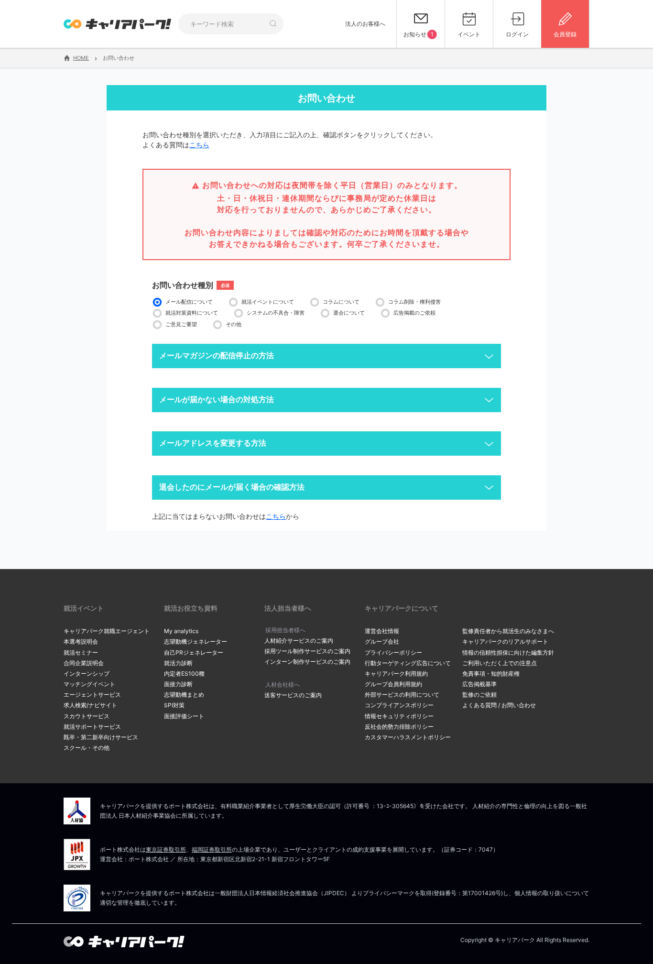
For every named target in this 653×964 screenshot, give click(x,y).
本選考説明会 (81, 641)
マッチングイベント (89, 684)
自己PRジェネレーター (193, 652)
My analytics (181, 631)
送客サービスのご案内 (293, 695)
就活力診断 (178, 663)
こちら (199, 145)
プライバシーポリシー (393, 652)
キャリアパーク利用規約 (396, 673)
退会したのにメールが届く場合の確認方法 (232, 487)
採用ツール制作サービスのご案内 (307, 651)
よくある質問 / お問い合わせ (499, 705)
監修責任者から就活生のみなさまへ (508, 631)
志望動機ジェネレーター (195, 641)
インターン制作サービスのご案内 (307, 661)
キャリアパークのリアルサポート (505, 641)
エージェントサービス (92, 694)
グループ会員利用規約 (393, 684)
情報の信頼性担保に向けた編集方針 (508, 652)
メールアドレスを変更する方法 (212, 443)
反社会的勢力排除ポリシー (399, 726)
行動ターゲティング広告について (408, 663)
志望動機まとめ (184, 694)
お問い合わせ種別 (182, 285)
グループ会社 (382, 641)
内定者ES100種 (184, 673)
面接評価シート (184, 716)
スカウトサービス (86, 716)
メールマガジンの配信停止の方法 (216, 355)
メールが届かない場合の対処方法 (216, 399)
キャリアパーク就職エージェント (107, 631)
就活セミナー (81, 652)
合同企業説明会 (84, 663)
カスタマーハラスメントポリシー (408, 737)
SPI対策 (174, 705)
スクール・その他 (86, 747)
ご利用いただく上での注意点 (499, 663)
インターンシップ (86, 673)
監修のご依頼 (479, 694)
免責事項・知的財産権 (491, 673)
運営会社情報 (382, 631)
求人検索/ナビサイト (90, 705)
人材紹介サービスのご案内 (298, 640)
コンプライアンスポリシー (399, 705)
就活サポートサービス (92, 726)
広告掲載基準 (479, 684)
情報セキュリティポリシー (399, 716)
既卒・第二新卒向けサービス (101, 737)
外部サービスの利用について (402, 694)
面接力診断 (178, 684)
